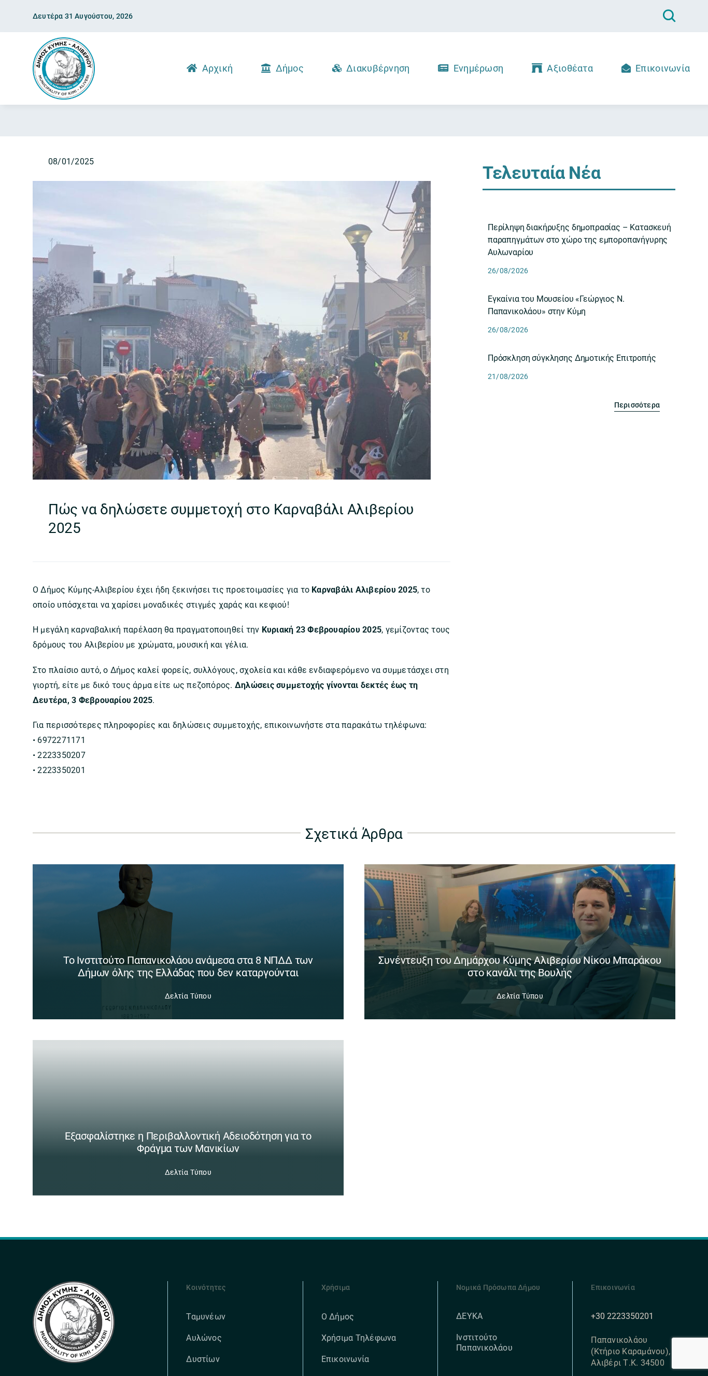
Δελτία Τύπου (188, 996)
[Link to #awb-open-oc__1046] (669, 16)
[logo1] (64, 41)
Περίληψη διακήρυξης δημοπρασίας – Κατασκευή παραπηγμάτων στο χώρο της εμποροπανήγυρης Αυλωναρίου (579, 239)
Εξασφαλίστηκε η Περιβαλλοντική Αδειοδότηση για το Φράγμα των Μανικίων (188, 1142)
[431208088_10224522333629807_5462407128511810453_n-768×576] (232, 185)
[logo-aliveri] (74, 1285)
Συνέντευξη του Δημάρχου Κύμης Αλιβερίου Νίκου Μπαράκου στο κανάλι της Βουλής (519, 966)
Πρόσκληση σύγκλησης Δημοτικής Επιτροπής (572, 358)
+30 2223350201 (622, 1316)
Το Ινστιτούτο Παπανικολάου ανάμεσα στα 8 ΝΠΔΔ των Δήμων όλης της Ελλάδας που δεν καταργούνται (188, 966)
